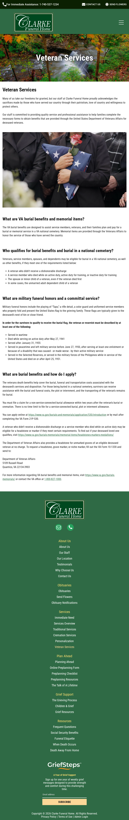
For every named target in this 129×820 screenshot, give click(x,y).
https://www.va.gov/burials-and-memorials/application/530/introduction (67, 414)
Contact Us (64, 576)
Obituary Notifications (64, 602)
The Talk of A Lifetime (64, 685)
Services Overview (64, 623)
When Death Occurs (64, 744)
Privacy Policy (48, 816)
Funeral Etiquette (65, 738)
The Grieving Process (64, 700)
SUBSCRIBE (64, 802)
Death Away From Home (64, 750)
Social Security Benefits (64, 732)
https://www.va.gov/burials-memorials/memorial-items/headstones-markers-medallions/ (66, 434)
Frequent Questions (64, 727)
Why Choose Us (64, 570)
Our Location (64, 558)
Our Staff (64, 552)
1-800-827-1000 (52, 479)
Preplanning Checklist (64, 673)
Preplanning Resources (64, 679)
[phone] (70, 528)
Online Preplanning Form (64, 667)
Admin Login (81, 816)
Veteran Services (64, 647)
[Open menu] (121, 22)
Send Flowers (64, 597)
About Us (64, 547)
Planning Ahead (64, 662)
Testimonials (64, 564)
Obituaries (64, 591)
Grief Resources (64, 712)
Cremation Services (64, 635)
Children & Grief (64, 706)
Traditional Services (64, 629)
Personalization (64, 641)
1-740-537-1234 (49, 4)
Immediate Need (64, 617)
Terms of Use (65, 816)
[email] (58, 528)
